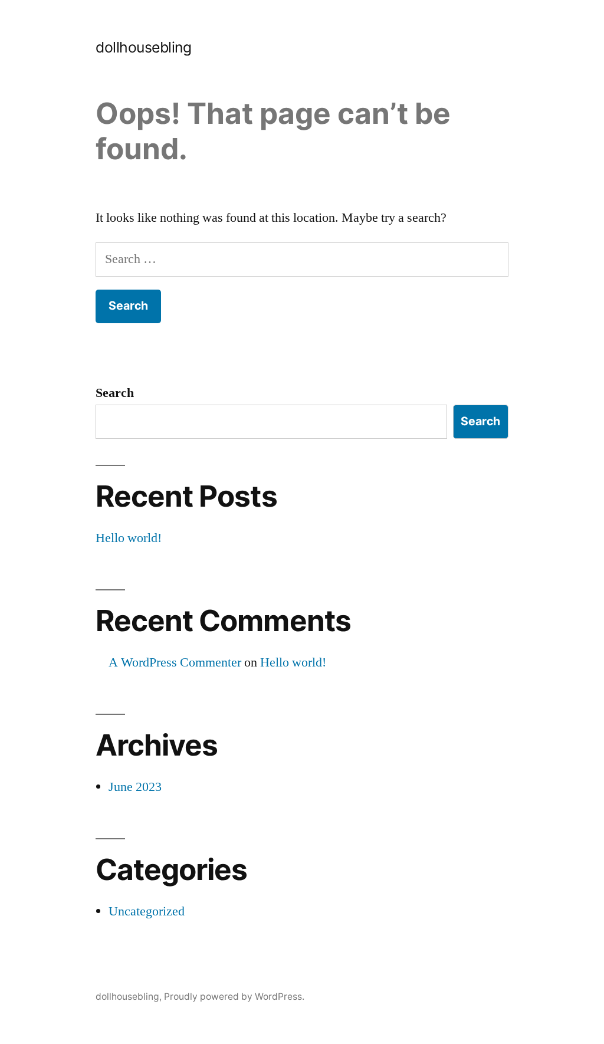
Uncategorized (147, 911)
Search (115, 393)
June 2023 (135, 787)
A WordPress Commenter (175, 662)
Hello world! (129, 538)
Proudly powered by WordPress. (234, 996)
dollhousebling (143, 47)
